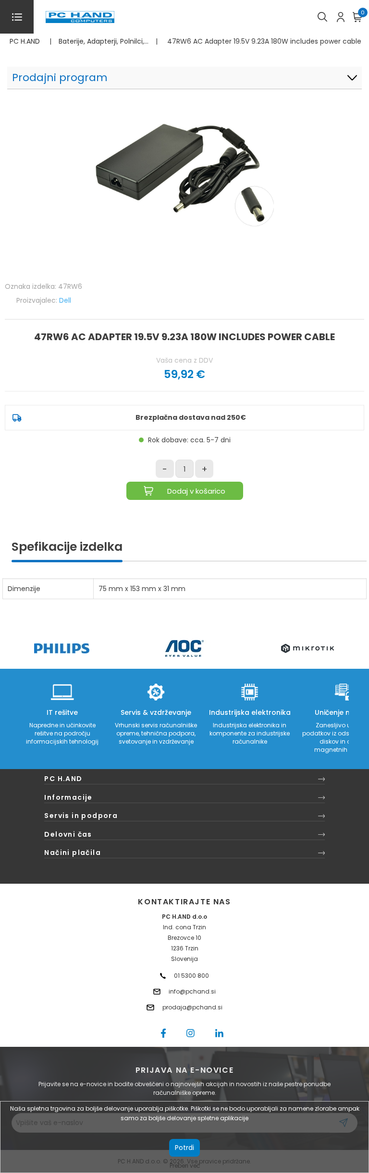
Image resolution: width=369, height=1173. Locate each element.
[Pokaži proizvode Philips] (61, 648)
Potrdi (184, 1147)
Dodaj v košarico (196, 491)
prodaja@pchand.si (192, 1007)
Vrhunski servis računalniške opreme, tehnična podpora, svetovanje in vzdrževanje (156, 733)
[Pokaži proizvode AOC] (184, 648)
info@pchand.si (192, 991)
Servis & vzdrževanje (156, 712)
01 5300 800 (191, 976)
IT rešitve (62, 712)
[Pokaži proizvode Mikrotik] (307, 648)
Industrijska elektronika (250, 712)
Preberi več (185, 1165)
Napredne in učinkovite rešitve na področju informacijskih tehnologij (62, 733)
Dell (65, 300)
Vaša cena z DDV (184, 360)
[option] (61, 648)
